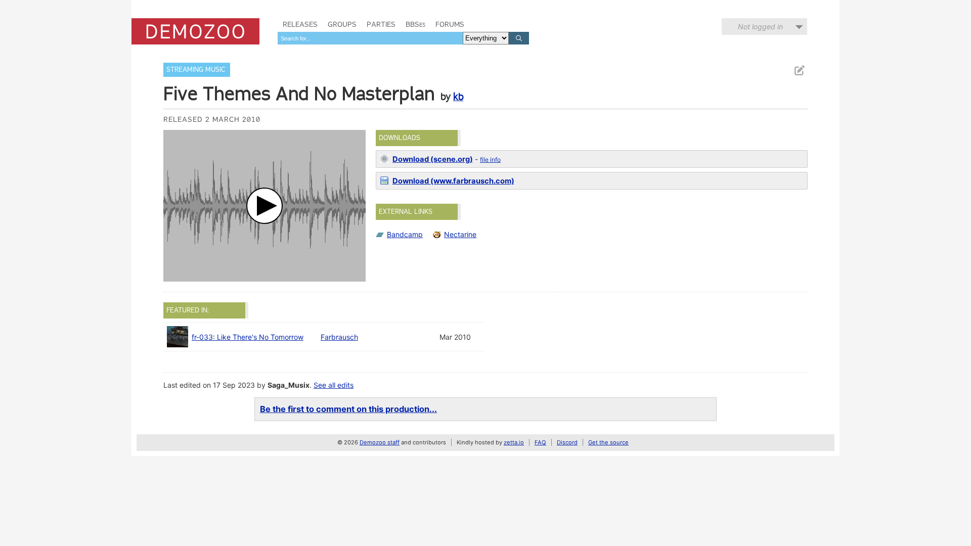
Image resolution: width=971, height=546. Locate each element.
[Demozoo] (195, 31)
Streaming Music (195, 69)
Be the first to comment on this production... (348, 409)
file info (490, 159)
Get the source (608, 442)
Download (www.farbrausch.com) (453, 181)
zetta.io (514, 442)
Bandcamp (405, 234)
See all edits (334, 385)
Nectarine (460, 234)
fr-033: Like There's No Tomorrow (247, 337)
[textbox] (370, 38)
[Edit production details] (799, 70)
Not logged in (760, 26)
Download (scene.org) (432, 159)
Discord (567, 442)
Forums (449, 24)
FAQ (540, 442)
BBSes (415, 24)
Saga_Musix (289, 385)
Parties (381, 24)
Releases (300, 24)
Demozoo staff (380, 442)
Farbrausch (339, 337)
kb (458, 96)
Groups (342, 24)
